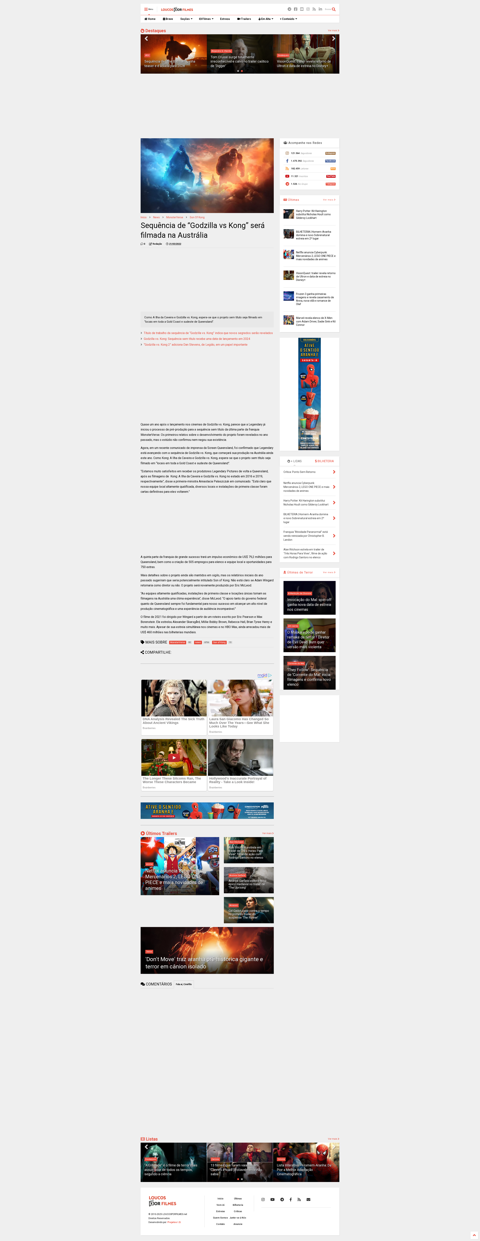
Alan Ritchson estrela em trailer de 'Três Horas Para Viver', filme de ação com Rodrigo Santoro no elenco (246, 853)
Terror (149, 951)
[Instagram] (308, 9)
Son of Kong (197, 217)
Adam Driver (284, 55)
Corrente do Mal (296, 663)
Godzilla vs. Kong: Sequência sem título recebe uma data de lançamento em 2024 (197, 339)
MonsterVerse (174, 217)
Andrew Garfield (237, 875)
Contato (220, 1224)
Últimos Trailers (161, 833)
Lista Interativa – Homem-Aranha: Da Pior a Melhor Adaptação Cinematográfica (304, 1169)
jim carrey (293, 626)
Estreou (225, 18)
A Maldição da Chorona (299, 593)
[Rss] (314, 9)
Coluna (281, 1159)
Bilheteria (238, 1205)
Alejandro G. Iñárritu (155, 51)
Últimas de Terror (299, 572)
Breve (169, 18)
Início (144, 217)
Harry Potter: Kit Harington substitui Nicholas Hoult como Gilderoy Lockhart (313, 214)
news (156, 217)
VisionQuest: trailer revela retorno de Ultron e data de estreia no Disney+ (316, 276)
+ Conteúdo (287, 18)
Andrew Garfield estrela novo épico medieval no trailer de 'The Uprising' (247, 884)
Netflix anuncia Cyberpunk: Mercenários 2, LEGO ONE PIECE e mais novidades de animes (174, 879)
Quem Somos (220, 1217)
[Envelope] (308, 1199)
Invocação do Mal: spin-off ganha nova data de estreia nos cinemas (309, 604)
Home (151, 18)
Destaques (155, 30)
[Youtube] (302, 9)
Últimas (293, 200)
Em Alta (266, 18)
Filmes (206, 18)
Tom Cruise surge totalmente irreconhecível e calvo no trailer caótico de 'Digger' (173, 61)
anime (149, 864)
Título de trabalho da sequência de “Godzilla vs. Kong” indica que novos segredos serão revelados (208, 333)
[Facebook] (295, 9)
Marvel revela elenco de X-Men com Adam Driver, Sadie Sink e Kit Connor (316, 321)
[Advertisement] (240, 105)
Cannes (215, 1159)
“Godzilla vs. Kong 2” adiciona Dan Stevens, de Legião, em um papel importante (196, 344)
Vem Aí (220, 1205)
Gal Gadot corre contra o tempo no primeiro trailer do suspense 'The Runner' (249, 914)
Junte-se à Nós (238, 1217)
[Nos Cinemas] (207, 818)
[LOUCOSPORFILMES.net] (177, 10)
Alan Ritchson (236, 842)
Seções (185, 18)
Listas (151, 1139)
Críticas (238, 1211)
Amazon (234, 905)
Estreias (220, 1211)
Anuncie (237, 1224)
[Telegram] (289, 9)
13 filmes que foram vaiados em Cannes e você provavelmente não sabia (236, 1169)
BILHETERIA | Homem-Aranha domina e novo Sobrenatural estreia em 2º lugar (313, 235)
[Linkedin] (320, 9)
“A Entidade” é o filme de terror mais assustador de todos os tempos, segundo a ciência (170, 1169)
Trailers (245, 18)
